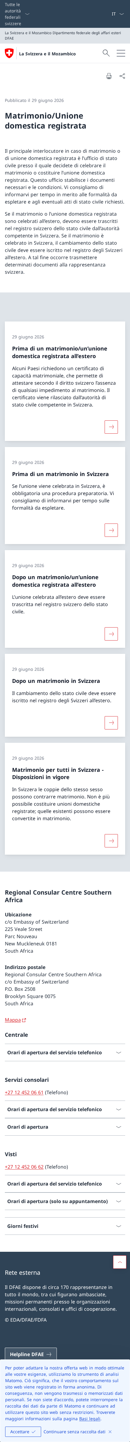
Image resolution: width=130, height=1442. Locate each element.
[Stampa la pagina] (108, 76)
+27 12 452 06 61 (24, 1092)
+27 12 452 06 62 (24, 1166)
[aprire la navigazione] (121, 53)
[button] (119, 1262)
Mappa (13, 1019)
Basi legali (89, 1418)
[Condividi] (122, 76)
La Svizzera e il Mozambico (47, 54)
